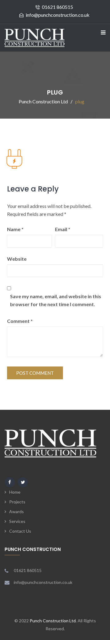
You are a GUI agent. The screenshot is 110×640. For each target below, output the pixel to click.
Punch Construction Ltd (53, 620)
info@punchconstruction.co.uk (58, 15)
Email (62, 229)
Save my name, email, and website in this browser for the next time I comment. (55, 300)
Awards (16, 511)
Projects (17, 501)
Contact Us (20, 531)
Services (17, 521)
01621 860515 (57, 7)
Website (17, 259)
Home (14, 492)
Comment (20, 321)
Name (15, 229)
